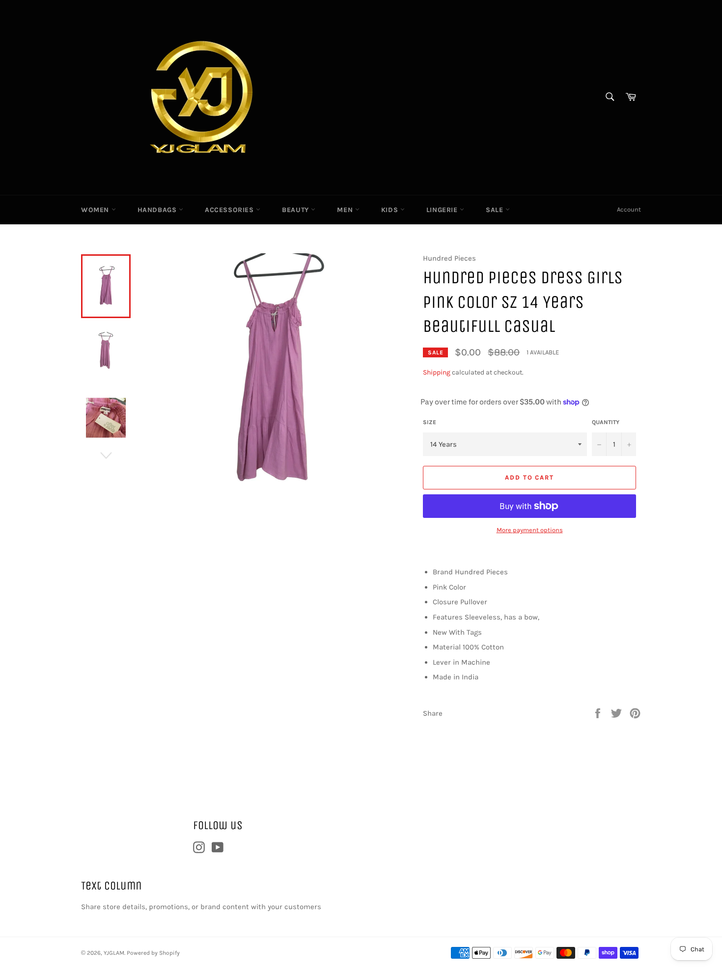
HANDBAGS (158, 210)
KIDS (390, 210)
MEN (346, 210)
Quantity (605, 422)
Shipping (436, 372)
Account (629, 209)
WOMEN (96, 210)
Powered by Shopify (153, 952)
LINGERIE (443, 210)
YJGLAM (114, 952)
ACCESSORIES (230, 210)
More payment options (530, 530)
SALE (495, 210)
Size (429, 422)
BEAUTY (296, 210)
